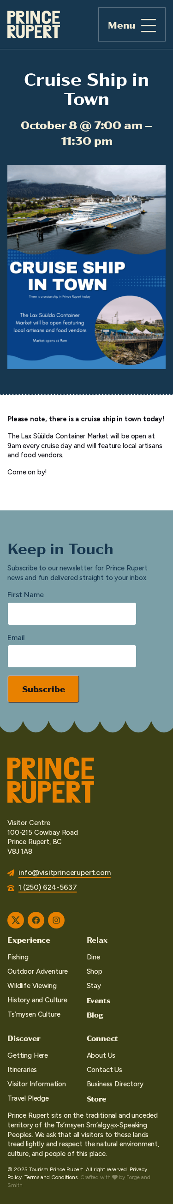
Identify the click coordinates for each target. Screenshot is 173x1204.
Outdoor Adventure (37, 971)
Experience (28, 939)
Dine (93, 957)
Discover (23, 1038)
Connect (102, 1038)
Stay (94, 986)
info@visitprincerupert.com (64, 872)
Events (98, 1000)
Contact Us (104, 1070)
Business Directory (115, 1084)
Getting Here (27, 1055)
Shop (94, 971)
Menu (121, 24)
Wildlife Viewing (31, 986)
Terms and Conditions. (51, 1177)
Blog (95, 1014)
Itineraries (22, 1070)
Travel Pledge (28, 1098)
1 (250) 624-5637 (47, 887)
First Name (25, 594)
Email (16, 637)
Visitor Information (36, 1084)
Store (96, 1098)
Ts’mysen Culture (33, 1014)
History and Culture (37, 1000)
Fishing (18, 957)
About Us (101, 1055)
